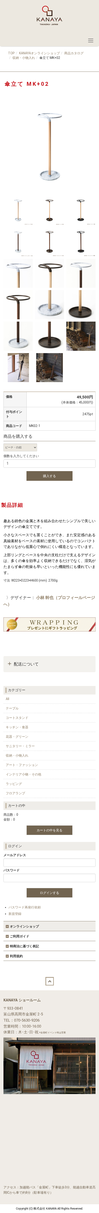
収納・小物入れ (23, 58)
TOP (11, 53)
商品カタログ (74, 53)
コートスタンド (17, 718)
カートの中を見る (49, 830)
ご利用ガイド (19, 936)
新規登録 (15, 914)
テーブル (12, 708)
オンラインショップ (24, 926)
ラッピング (14, 784)
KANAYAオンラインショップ (39, 53)
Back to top (49, 981)
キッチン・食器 (17, 727)
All (7, 699)
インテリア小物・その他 (23, 774)
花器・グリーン (17, 736)
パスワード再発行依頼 (25, 907)
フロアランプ (15, 793)
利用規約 (16, 956)
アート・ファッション (22, 765)
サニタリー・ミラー (20, 746)
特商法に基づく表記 (24, 946)
